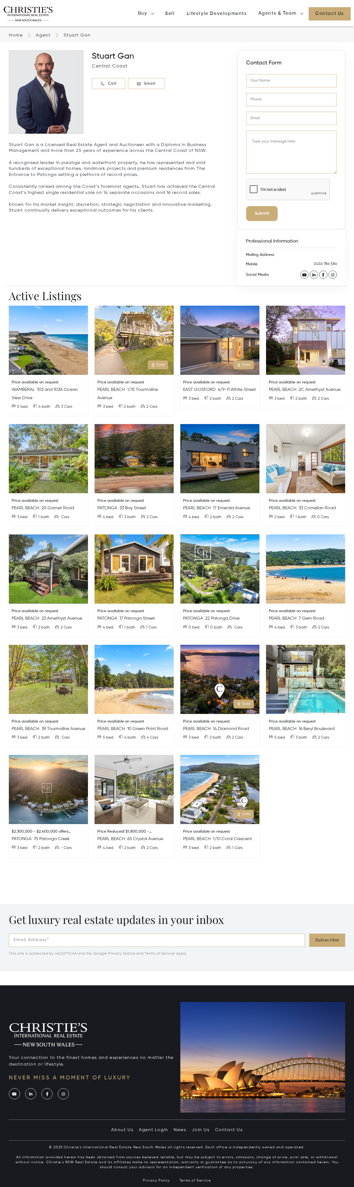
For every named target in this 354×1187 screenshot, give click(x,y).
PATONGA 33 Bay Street (121, 508)
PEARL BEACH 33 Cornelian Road (302, 508)
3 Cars (66, 407)
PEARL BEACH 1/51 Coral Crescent (217, 839)
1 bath (43, 517)
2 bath (130, 407)
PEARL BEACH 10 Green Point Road (132, 729)
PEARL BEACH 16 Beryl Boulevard (302, 729)
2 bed (279, 517)
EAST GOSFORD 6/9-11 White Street (219, 390)
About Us (122, 1130)
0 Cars (323, 517)
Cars (64, 517)
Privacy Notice (122, 953)
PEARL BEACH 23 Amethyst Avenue (47, 618)
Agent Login (153, 1130)
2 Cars (151, 407)
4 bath (44, 407)
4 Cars (152, 737)
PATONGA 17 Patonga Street (126, 618)
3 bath (130, 517)
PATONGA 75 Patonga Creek (41, 839)
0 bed (194, 627)
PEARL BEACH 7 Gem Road (296, 618)
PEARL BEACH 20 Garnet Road (43, 508)
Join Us (200, 1130)
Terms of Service (160, 953)
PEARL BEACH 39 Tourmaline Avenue (48, 729)
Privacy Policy (156, 1180)
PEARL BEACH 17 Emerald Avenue (216, 508)
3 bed (108, 407)
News (180, 1130)
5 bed (22, 407)
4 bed (108, 517)
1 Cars (151, 627)
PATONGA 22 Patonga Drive (211, 618)
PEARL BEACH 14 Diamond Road (216, 729)
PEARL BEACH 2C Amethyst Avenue (304, 390)
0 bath (216, 627)
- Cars (66, 848)
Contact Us (229, 1130)
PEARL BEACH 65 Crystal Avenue (130, 839)
